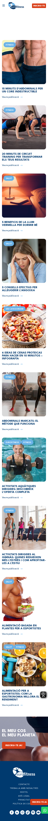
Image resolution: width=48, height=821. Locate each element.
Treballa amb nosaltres (24, 788)
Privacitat (24, 799)
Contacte (24, 784)
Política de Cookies (24, 803)
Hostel (24, 792)
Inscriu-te (39, 6)
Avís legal (24, 796)
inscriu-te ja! (13, 745)
